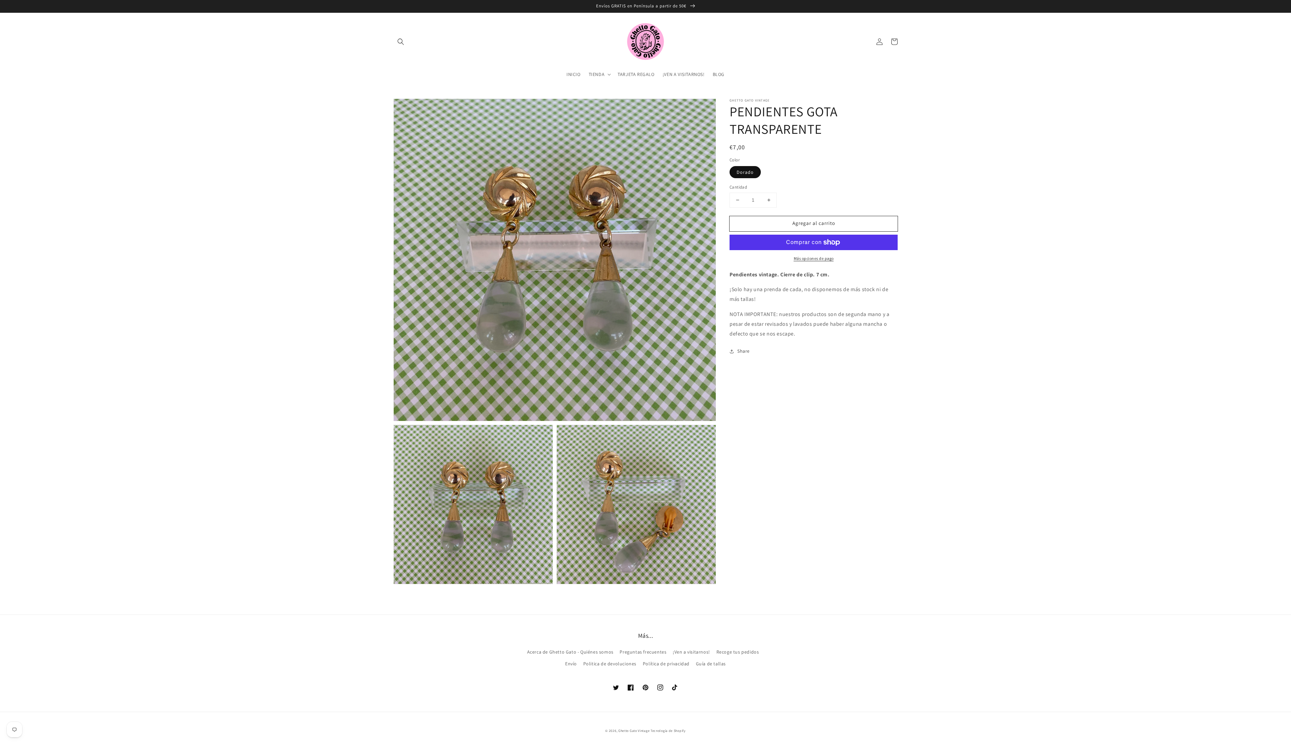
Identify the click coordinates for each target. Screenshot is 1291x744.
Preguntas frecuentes (643, 652)
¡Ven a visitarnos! (691, 652)
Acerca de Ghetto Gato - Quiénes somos (570, 652)
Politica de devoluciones (609, 664)
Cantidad (738, 187)
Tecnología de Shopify (668, 731)
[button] (400, 41)
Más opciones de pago (814, 258)
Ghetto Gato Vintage (634, 731)
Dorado (745, 172)
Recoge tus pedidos (737, 652)
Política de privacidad (666, 664)
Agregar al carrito (813, 223)
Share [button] (743, 351)
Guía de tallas (711, 664)
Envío (571, 664)
